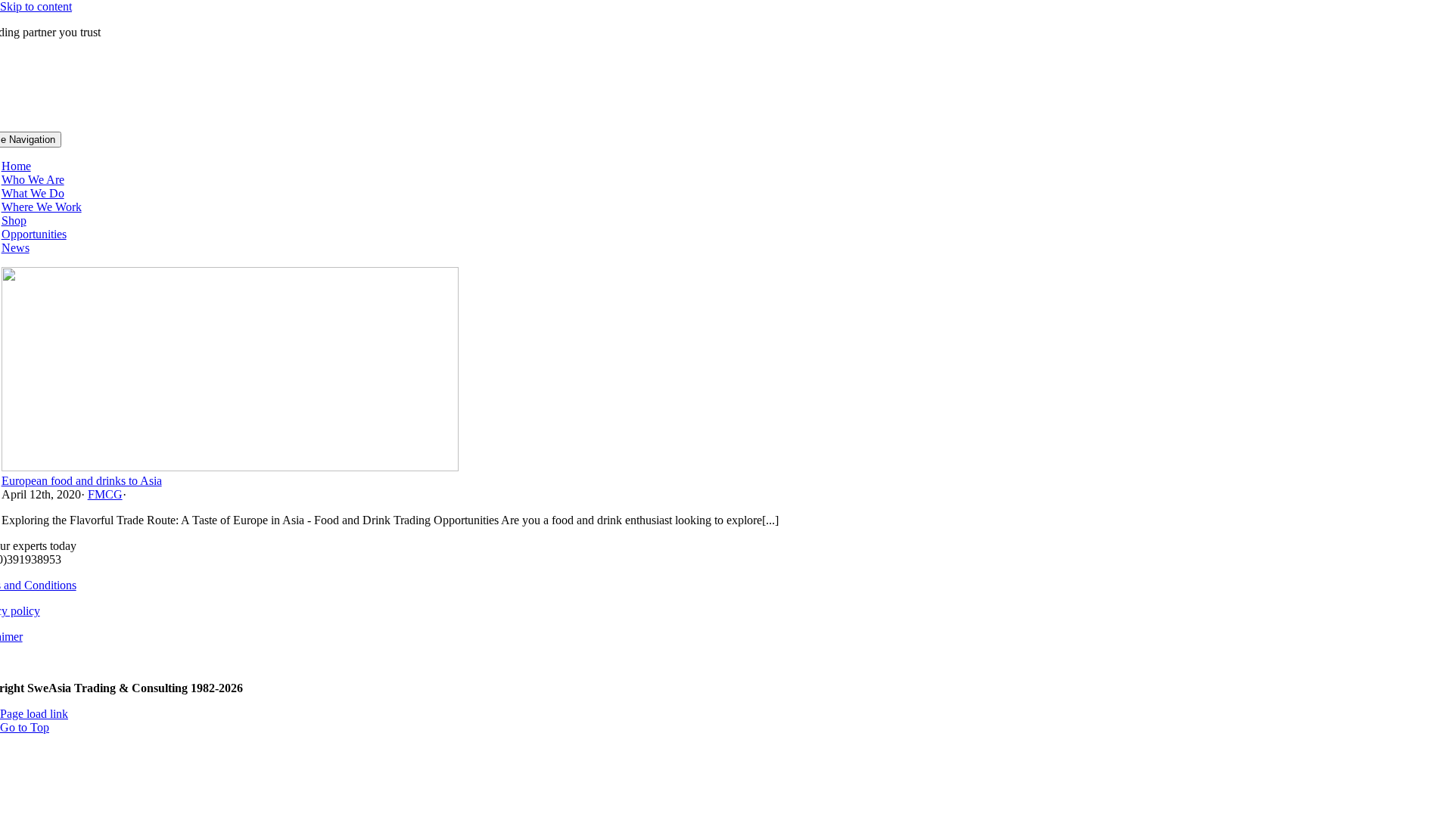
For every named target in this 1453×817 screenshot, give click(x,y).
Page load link (34, 713)
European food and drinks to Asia (82, 480)
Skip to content (36, 6)
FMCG (105, 494)
